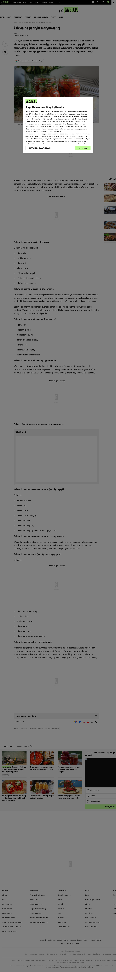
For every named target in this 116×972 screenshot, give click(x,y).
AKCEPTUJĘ (83, 148)
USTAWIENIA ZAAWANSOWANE (40, 148)
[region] (58, 125)
